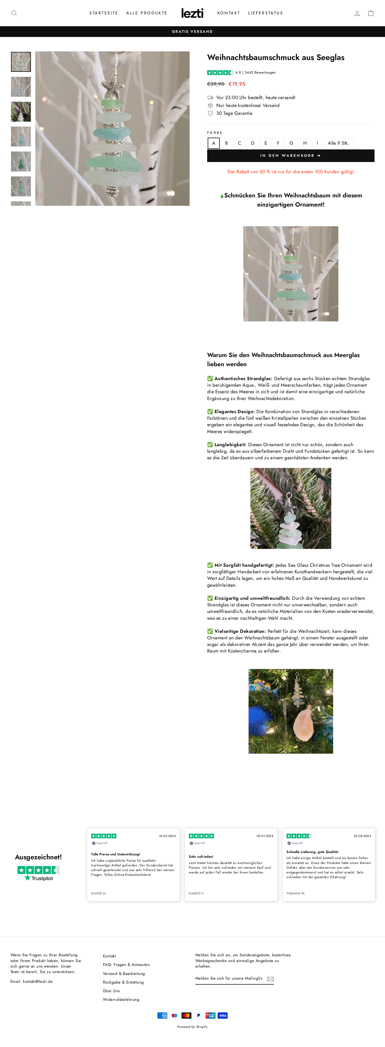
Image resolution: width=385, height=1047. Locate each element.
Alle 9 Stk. (338, 143)
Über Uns (111, 991)
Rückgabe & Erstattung (123, 982)
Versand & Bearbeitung (124, 973)
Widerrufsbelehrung (121, 999)
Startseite (103, 13)
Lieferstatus (265, 13)
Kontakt (228, 13)
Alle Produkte (147, 13)
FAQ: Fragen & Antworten (126, 965)
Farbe (215, 132)
